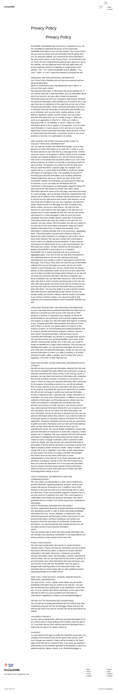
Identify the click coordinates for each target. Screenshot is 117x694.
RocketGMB (9, 7)
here (64, 606)
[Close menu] (105, 3)
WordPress (110, 689)
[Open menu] (100, 6)
